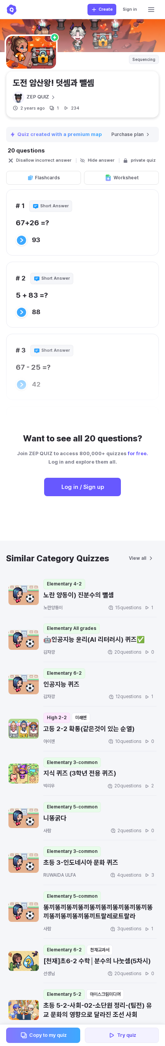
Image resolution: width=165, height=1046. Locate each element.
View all (137, 558)
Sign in (130, 9)
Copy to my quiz (48, 1035)
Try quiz (126, 1035)
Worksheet (126, 177)
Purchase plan (127, 134)
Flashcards (47, 177)
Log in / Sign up (82, 487)
